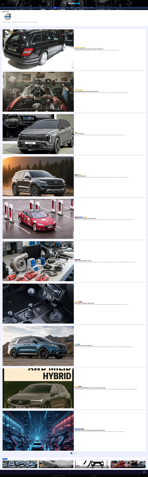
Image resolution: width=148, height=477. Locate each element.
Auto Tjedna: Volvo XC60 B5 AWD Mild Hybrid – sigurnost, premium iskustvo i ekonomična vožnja (90, 387)
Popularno (76, 259)
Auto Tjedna (76, 386)
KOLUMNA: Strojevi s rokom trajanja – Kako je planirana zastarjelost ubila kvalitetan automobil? (90, 430)
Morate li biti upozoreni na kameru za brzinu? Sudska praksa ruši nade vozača (90, 466)
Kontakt (61, 475)
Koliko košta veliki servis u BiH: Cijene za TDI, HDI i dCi (83, 260)
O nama (52, 475)
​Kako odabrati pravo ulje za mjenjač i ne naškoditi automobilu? (84, 303)
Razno (81, 47)
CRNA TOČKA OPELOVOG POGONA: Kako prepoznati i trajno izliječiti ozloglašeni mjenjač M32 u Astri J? (55, 466)
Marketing (64, 475)
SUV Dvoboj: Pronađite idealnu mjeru (80, 176)
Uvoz (83, 47)
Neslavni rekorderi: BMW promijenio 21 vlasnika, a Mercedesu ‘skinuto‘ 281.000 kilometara (89, 48)
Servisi (79, 259)
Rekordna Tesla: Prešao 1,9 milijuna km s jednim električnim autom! (85, 218)
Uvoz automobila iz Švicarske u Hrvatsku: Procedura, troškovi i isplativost (17, 466)
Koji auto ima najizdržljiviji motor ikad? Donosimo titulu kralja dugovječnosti (86, 91)
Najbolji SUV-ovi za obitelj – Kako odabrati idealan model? (83, 345)
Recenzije (76, 132)
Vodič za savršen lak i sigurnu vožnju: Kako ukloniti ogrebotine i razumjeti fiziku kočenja (127, 466)
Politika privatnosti (56, 475)
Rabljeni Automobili (77, 47)
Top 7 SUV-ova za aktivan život (79, 133)
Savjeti (78, 344)
